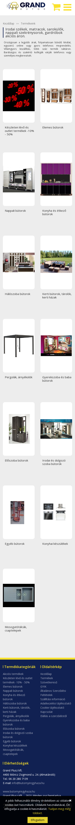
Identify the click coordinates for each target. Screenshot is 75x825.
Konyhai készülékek (15, 745)
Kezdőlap (8, 23)
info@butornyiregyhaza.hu (28, 783)
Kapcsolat (46, 712)
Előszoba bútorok (14, 728)
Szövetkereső (48, 682)
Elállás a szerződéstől (53, 716)
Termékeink (28, 23)
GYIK (43, 686)
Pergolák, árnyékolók (16, 716)
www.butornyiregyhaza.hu (19, 791)
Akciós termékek (13, 674)
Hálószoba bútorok (15, 703)
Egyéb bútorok (12, 741)
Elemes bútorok (12, 686)
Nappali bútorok (13, 691)
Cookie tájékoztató (52, 707)
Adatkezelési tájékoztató (55, 703)
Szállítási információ (52, 699)
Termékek (46, 678)
